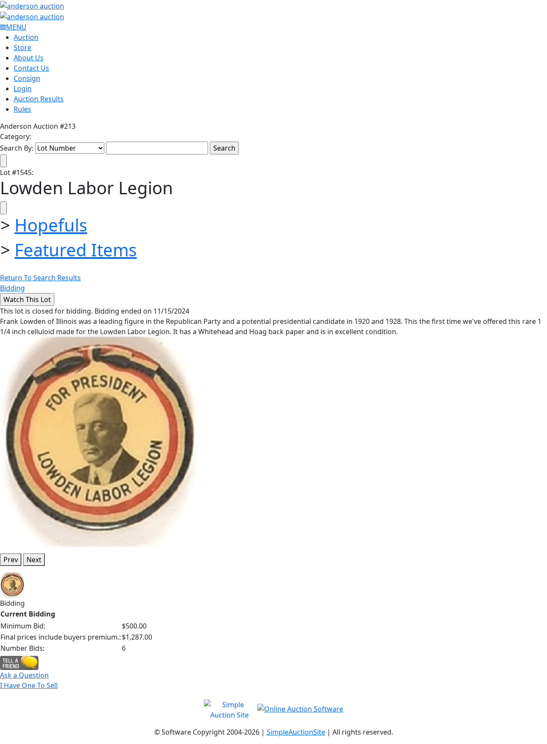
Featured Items (76, 249)
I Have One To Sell (29, 685)
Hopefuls (51, 225)
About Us (29, 57)
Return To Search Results (40, 277)
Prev (10, 559)
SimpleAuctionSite (296, 732)
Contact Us (31, 68)
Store (22, 47)
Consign (27, 78)
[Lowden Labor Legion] (101, 441)
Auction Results (39, 99)
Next (33, 559)
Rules (22, 109)
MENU (16, 27)
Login (23, 88)
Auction (26, 37)
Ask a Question (24, 675)
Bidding (12, 288)
